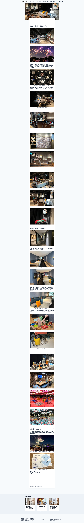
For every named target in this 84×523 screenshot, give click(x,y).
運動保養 (51, 1)
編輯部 (31, 21)
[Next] (58, 504)
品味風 (28, 1)
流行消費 (48, 1)
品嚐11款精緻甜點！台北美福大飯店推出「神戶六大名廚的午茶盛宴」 (49, 491)
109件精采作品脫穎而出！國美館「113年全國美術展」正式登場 (35, 491)
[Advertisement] (42, 480)
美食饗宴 (37, 1)
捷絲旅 (36, 486)
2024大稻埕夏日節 (32, 486)
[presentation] (30, 501)
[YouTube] (62, 1)
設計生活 (42, 1)
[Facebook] (59, 1)
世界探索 (45, 1)
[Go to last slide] (25, 504)
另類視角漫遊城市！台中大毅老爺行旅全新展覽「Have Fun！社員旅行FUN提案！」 (30, 507)
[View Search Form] (56, 1)
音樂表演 (34, 1)
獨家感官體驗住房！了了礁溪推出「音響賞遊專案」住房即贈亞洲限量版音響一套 (54, 507)
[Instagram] (61, 1)
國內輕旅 (40, 1)
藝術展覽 (31, 1)
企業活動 (54, 1)
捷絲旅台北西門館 (40, 486)
